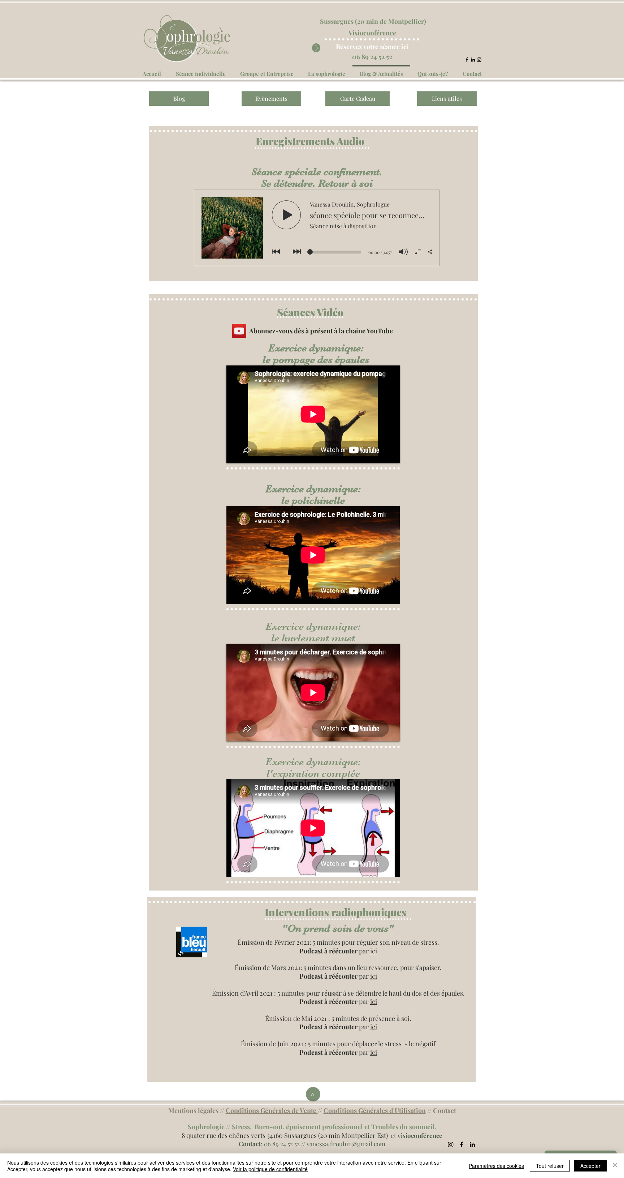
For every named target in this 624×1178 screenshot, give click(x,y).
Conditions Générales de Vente (272, 1110)
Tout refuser (550, 1165)
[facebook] (467, 59)
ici (373, 951)
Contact (444, 1110)
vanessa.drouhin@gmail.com (346, 1144)
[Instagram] (479, 59)
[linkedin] (473, 59)
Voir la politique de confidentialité (270, 1169)
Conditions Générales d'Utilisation (375, 1110)
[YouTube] (239, 331)
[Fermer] (615, 1165)
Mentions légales (193, 1110)
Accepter (590, 1165)
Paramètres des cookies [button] (496, 1165)
